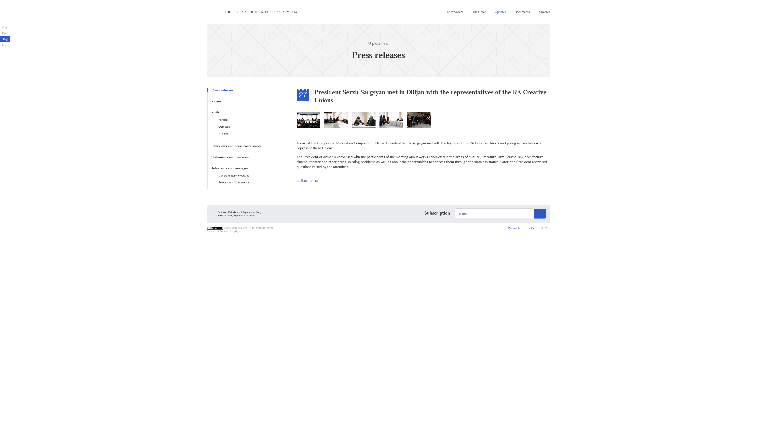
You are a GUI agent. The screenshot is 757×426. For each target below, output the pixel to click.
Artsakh (223, 133)
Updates (500, 12)
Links (531, 228)
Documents (522, 12)
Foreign (223, 119)
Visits (215, 112)
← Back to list (307, 180)
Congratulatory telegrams (234, 175)
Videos (216, 101)
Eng (5, 39)
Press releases (222, 90)
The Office (479, 12)
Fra (4, 45)
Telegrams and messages (230, 168)
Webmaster (515, 228)
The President (454, 12)
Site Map (545, 228)
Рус (4, 33)
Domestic (224, 126)
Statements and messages (231, 157)
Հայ (4, 27)
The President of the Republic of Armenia (261, 12)
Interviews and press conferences (236, 146)
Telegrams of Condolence (234, 182)
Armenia (544, 12)
